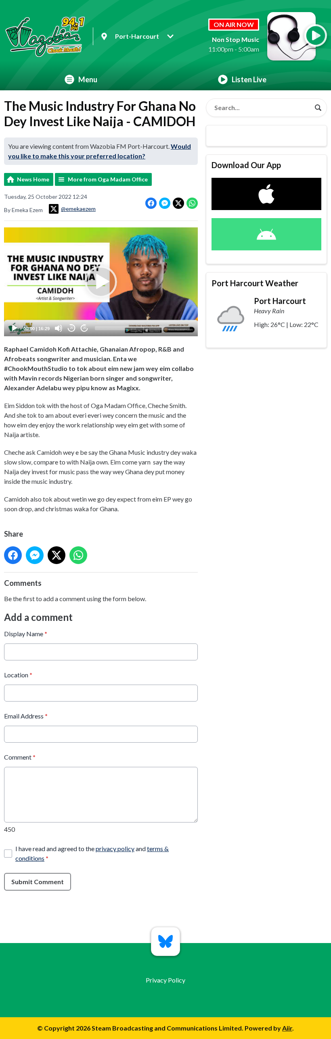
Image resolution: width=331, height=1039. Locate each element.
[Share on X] (178, 203)
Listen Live (249, 79)
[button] (101, 282)
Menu (87, 79)
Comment (20, 757)
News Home (33, 179)
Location (18, 675)
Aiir (287, 1028)
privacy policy (115, 848)
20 (71, 328)
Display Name (25, 633)
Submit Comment (37, 881)
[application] (101, 281)
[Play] (14, 328)
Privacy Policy (165, 980)
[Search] (318, 107)
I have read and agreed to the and (92, 853)
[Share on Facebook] (151, 203)
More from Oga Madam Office (108, 179)
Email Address (26, 716)
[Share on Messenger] (164, 203)
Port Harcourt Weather (255, 283)
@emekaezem (78, 208)
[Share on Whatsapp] (192, 203)
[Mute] (58, 328)
